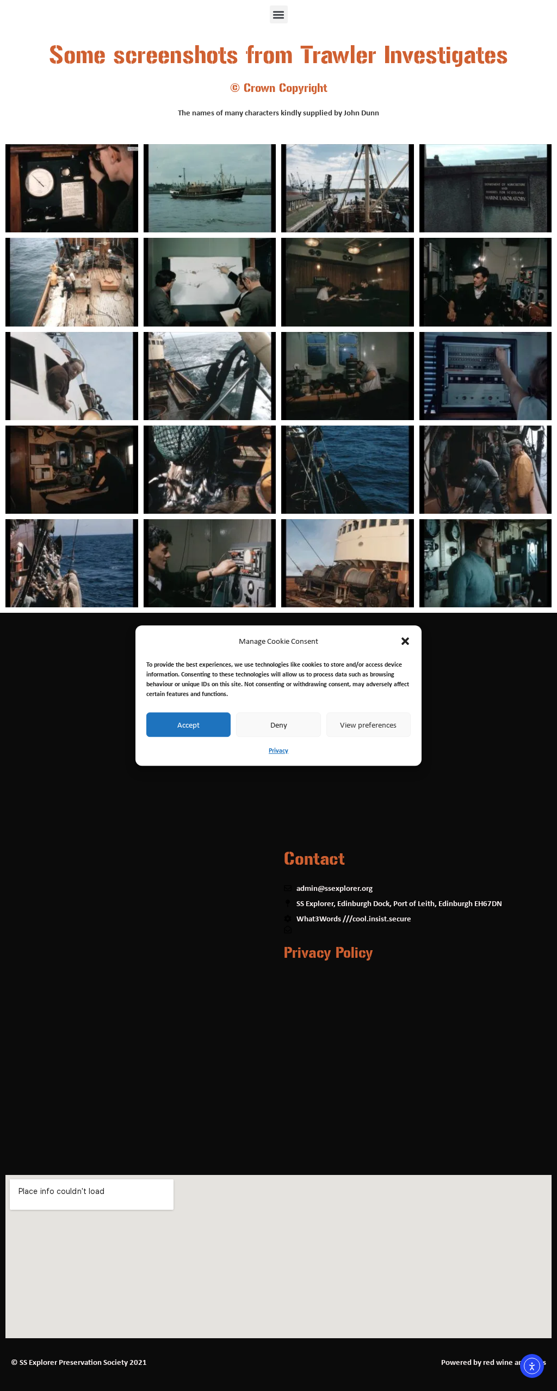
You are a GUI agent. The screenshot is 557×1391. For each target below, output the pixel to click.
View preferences (368, 724)
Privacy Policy (328, 953)
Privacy (278, 750)
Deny (278, 724)
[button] (405, 641)
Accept (188, 724)
